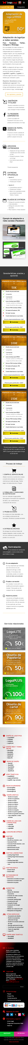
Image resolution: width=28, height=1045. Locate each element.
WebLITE (9, 758)
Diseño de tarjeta (13, 797)
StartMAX (10, 769)
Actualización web (12, 901)
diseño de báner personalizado (14, 576)
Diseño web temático (14, 934)
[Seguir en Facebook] (7, 1014)
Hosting (9, 836)
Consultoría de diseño (14, 916)
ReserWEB (11, 936)
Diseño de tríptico (13, 804)
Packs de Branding (13, 786)
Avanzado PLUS (11, 842)
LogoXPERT (6, 73)
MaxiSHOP (10, 750)
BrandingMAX (11, 789)
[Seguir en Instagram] (19, 1014)
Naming (9, 890)
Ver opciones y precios (14, 94)
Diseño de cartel (12, 806)
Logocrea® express (14, 832)
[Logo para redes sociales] (14, 22)
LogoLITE (10, 931)
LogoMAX (19, 73)
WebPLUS (10, 756)
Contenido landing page (14, 899)
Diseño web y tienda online (14, 747)
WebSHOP (10, 754)
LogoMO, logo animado (14, 780)
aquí (21, 89)
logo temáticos (12, 774)
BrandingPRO (11, 787)
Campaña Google (12, 903)
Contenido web (11, 897)
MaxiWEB (10, 752)
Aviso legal (10, 1021)
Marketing (10, 888)
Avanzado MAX (11, 845)
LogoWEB (10, 828)
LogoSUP (10, 824)
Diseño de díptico (13, 802)
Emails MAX (10, 871)
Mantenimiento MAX (13, 849)
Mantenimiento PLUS (13, 847)
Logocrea (17, 1037)
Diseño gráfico (12, 795)
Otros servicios (13, 914)
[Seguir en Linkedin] (11, 1014)
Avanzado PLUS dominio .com (16, 844)
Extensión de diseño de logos (15, 878)
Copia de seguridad (13, 929)
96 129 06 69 (19, 979)
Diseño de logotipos (14, 736)
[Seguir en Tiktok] (23, 1014)
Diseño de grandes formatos (16, 813)
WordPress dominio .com (14, 840)
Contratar (15, 322)
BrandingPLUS (11, 791)
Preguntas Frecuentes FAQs (15, 1023)
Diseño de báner (12, 808)
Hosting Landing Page (14, 853)
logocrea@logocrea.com (12, 982)
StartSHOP (11, 767)
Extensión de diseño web (14, 880)
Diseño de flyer (12, 800)
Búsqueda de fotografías (14, 910)
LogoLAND (11, 826)
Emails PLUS (11, 869)
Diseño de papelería (13, 798)
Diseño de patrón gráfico (15, 811)
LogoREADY (10, 776)
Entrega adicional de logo (15, 925)
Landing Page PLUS (13, 855)
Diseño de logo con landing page (13, 822)
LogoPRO (12, 73)
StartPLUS (11, 771)
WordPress (10, 838)
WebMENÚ (11, 938)
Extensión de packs (12, 882)
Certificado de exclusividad (15, 927)
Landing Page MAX (12, 860)
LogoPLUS (10, 743)
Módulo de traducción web (14, 908)
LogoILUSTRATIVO (12, 778)
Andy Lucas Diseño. (14, 1041)
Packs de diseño (13, 761)
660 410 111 (12, 980)
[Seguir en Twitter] (15, 1014)
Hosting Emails (12, 868)
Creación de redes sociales (15, 895)
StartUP (10, 763)
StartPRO (10, 765)
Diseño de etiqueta (13, 810)
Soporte (9, 1025)
